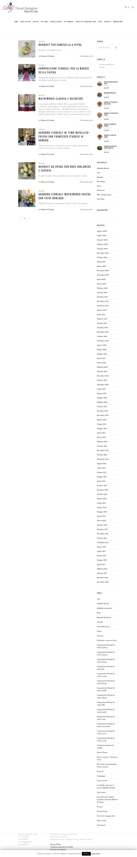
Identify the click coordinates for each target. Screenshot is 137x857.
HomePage (101, 181)
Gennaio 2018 (102, 293)
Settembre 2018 (103, 275)
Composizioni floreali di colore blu (106, 668)
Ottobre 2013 (102, 455)
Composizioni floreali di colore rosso (106, 732)
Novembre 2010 (103, 582)
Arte (98, 173)
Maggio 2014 (102, 428)
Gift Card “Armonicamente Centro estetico (107, 766)
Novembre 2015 (103, 376)
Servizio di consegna (58, 849)
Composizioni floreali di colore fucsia (106, 682)
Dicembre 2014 (102, 411)
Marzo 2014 (101, 437)
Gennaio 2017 (102, 323)
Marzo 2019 (101, 266)
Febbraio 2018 (102, 288)
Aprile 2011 (101, 564)
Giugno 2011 (101, 556)
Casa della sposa (103, 627)
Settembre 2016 (103, 341)
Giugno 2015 (101, 393)
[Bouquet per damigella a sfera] (26, 48)
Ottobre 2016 (102, 336)
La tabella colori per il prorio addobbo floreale (106, 787)
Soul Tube (100, 199)
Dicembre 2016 (102, 328)
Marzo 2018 (101, 284)
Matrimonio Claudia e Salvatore (61, 98)
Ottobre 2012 (102, 494)
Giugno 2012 (101, 507)
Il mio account (102, 781)
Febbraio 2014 (102, 442)
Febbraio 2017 (102, 319)
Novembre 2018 (103, 271)
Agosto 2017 (101, 310)
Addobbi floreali (103, 168)
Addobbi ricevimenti (104, 608)
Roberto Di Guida (47, 56)
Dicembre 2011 (102, 529)
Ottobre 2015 (102, 380)
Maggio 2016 (102, 354)
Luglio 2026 (101, 235)
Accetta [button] (86, 854)
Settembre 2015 (103, 385)
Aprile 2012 (101, 516)
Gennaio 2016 (102, 371)
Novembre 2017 (103, 301)
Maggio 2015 (102, 398)
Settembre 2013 (103, 459)
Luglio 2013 (101, 468)
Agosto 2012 (101, 499)
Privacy (99, 807)
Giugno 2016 (101, 350)
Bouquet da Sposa (104, 617)
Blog (98, 613)
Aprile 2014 (101, 433)
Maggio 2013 (102, 477)
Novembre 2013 (103, 450)
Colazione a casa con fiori (106, 640)
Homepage (101, 776)
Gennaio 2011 (102, 573)
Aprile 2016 (101, 358)
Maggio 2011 (102, 560)
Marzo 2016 (101, 363)
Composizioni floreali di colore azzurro (106, 654)
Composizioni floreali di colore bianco (106, 661)
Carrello (100, 622)
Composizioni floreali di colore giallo (106, 689)
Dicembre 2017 (102, 297)
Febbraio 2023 (102, 244)
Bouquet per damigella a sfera (60, 44)
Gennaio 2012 (102, 525)
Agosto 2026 (102, 231)
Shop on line (101, 820)
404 (98, 599)
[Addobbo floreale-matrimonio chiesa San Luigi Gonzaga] (26, 198)
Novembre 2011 (102, 534)
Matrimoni (101, 190)
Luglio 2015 (101, 389)
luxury (99, 186)
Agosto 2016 (101, 345)
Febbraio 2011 (102, 569)
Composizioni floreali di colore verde (106, 740)
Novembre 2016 (103, 332)
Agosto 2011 (101, 547)
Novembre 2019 (103, 253)
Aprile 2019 (101, 262)
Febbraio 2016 (102, 367)
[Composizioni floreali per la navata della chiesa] (26, 72)
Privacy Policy (102, 811)
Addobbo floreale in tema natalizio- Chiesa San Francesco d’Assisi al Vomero (64, 136)
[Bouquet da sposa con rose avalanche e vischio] (26, 170)
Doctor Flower (102, 752)
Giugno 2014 (101, 424)
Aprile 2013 (101, 481)
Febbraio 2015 (102, 402)
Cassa (99, 631)
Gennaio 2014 (102, 446)
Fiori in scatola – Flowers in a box (107, 758)
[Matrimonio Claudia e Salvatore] (26, 102)
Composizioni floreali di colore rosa (106, 718)
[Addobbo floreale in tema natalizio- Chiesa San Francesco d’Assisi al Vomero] (26, 136)
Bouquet (100, 177)
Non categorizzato (104, 195)
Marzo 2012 (101, 521)
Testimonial (101, 825)
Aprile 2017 (101, 314)
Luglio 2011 (101, 551)
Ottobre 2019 (102, 257)
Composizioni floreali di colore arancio (106, 646)
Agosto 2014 (101, 420)
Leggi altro (95, 854)
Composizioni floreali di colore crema (106, 675)
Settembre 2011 (102, 542)
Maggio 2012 (102, 512)
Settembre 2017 (103, 306)
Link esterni (101, 792)
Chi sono (100, 636)
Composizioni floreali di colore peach (106, 711)
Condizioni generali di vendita (105, 747)
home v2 (100, 771)
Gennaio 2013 (102, 485)
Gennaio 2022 (102, 249)
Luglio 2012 (101, 503)
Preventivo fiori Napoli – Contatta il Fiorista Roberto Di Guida (107, 799)
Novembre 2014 (103, 415)
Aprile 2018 (101, 279)
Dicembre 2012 (102, 490)
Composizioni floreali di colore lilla (106, 704)
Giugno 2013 (101, 472)
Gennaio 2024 (102, 240)
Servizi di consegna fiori (106, 816)
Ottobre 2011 (102, 538)
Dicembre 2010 (102, 578)
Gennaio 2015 (102, 407)
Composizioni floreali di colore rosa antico (106, 725)
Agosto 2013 (101, 464)
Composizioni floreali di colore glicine (106, 697)
